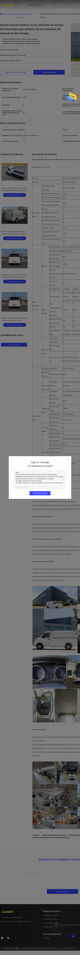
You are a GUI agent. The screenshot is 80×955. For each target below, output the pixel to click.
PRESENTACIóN (40, 493)
